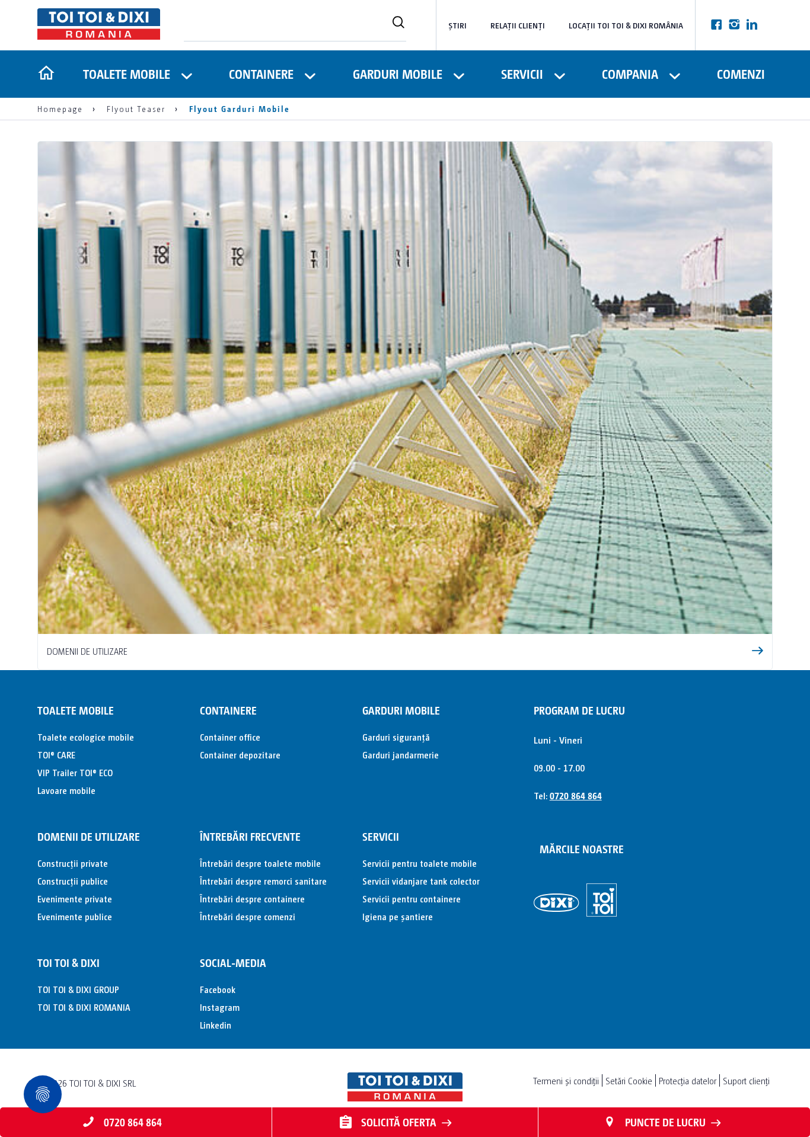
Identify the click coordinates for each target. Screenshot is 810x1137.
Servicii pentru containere (411, 898)
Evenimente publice (74, 916)
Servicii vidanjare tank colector (421, 880)
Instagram (220, 1007)
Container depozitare (240, 754)
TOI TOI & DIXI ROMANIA (83, 1007)
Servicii (522, 74)
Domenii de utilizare (88, 836)
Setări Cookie (628, 1080)
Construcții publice (72, 880)
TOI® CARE (56, 754)
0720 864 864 (576, 795)
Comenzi (741, 74)
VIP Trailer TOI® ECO (75, 772)
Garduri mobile (397, 74)
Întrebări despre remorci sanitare (263, 880)
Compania (630, 74)
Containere (261, 74)
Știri (457, 25)
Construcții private (72, 863)
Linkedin (215, 1024)
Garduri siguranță (396, 736)
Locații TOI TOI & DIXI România (626, 25)
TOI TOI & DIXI (68, 962)
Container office (230, 736)
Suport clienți (746, 1080)
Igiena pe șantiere (397, 916)
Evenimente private (74, 898)
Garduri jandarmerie (400, 754)
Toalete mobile (126, 74)
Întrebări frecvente (250, 836)
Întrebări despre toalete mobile (260, 863)
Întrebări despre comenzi (247, 916)
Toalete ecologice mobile (85, 736)
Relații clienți (517, 25)
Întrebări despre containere (252, 898)
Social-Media (233, 962)
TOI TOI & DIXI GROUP (78, 989)
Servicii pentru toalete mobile (419, 863)
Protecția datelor (687, 1080)
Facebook (217, 989)
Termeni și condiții (566, 1080)
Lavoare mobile (66, 790)
